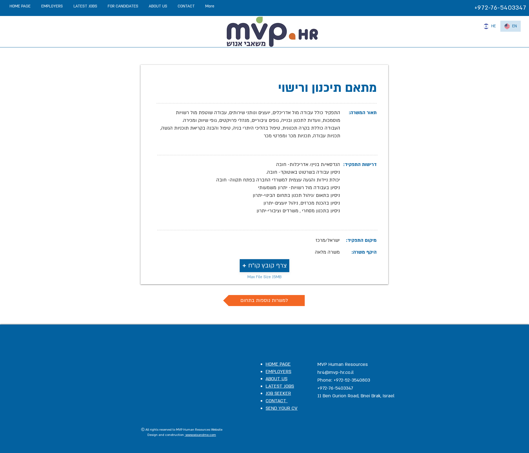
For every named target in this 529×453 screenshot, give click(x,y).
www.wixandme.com (200, 435)
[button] (264, 265)
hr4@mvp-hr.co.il (335, 372)
